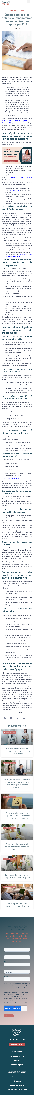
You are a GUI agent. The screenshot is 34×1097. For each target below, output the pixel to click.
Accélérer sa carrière (17, 10)
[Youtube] (23, 1039)
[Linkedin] (20, 1039)
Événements (17, 1081)
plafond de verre (14, 190)
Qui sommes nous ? (17, 1056)
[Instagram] (17, 1039)
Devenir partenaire (17, 1085)
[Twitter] (13, 1039)
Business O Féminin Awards (17, 1089)
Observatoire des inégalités (21, 177)
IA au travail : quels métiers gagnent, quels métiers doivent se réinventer (17, 751)
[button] (28, 1)
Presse (16, 1061)
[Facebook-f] (10, 1039)
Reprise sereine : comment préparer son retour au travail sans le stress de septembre (17, 815)
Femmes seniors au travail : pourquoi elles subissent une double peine (17, 846)
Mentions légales (17, 1065)
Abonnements (17, 1077)
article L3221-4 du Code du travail (15, 479)
